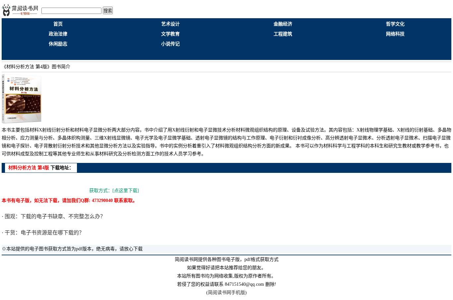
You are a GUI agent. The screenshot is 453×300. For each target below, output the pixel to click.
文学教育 (170, 33)
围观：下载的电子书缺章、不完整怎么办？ (54, 216)
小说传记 (170, 43)
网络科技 (395, 33)
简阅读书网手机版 (226, 292)
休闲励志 (58, 43)
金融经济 (283, 24)
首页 (58, 24)
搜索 (107, 10)
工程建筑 (283, 33)
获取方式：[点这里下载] (114, 190)
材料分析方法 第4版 (28, 167)
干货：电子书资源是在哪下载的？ (43, 232)
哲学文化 (395, 24)
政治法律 (58, 33)
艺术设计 (170, 24)
